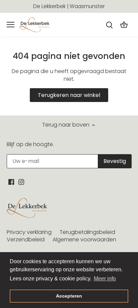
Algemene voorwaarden (84, 239)
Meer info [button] (105, 278)
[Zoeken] (109, 24)
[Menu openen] (10, 24)
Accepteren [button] (69, 296)
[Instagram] (21, 181)
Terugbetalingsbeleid (87, 232)
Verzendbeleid (26, 239)
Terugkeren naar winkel (69, 95)
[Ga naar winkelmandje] (124, 24)
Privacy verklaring (29, 232)
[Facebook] (11, 181)
